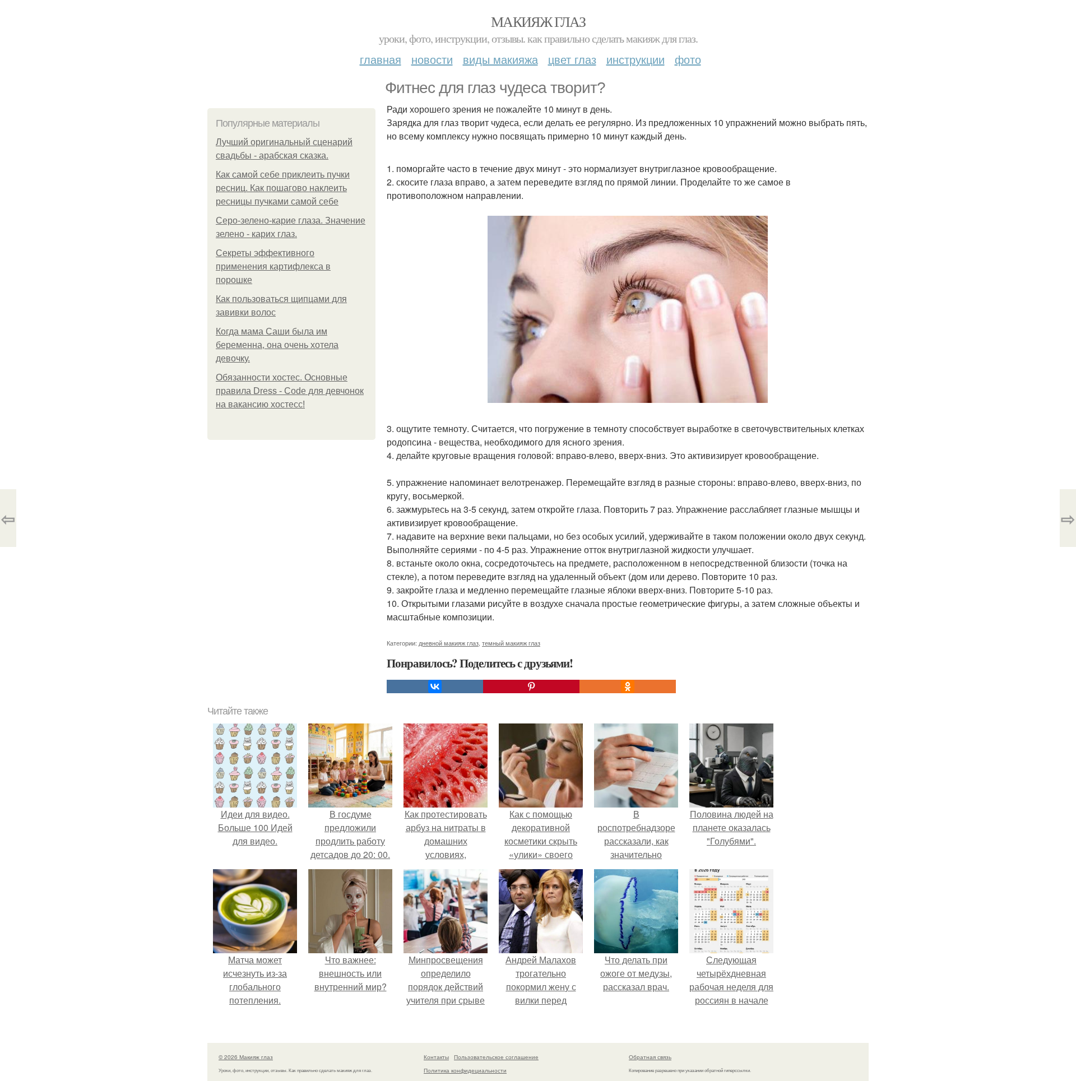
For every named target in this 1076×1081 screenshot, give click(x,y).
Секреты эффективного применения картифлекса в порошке (273, 266)
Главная (380, 59)
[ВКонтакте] (435, 686)
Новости (432, 59)
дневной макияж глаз (449, 642)
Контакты (436, 1057)
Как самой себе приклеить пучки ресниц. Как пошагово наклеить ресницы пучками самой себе (283, 188)
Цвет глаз (572, 59)
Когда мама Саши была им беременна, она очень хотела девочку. (277, 345)
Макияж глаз (538, 21)
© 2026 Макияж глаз (246, 1057)
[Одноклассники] (627, 686)
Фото (688, 59)
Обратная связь (650, 1057)
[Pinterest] (531, 686)
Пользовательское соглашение (496, 1057)
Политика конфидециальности (465, 1070)
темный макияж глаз (511, 642)
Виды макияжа (500, 59)
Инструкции (635, 59)
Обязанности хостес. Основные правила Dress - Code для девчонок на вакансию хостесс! (290, 391)
